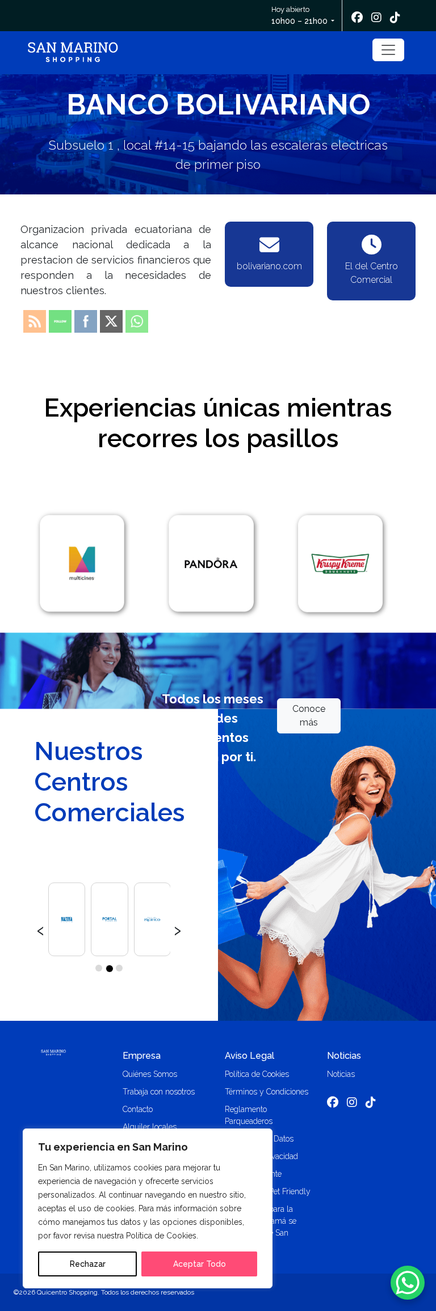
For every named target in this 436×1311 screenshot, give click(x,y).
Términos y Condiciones (266, 1091)
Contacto (138, 1109)
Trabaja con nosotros (159, 1091)
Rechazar (88, 1263)
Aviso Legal (249, 1055)
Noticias (344, 1055)
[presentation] (40, 929)
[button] (98, 968)
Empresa (142, 1055)
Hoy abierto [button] (299, 15)
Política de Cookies (257, 1074)
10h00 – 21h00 (299, 21)
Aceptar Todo (199, 1263)
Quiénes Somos (150, 1074)
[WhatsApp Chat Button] (408, 1283)
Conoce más (308, 715)
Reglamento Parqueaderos (248, 1115)
